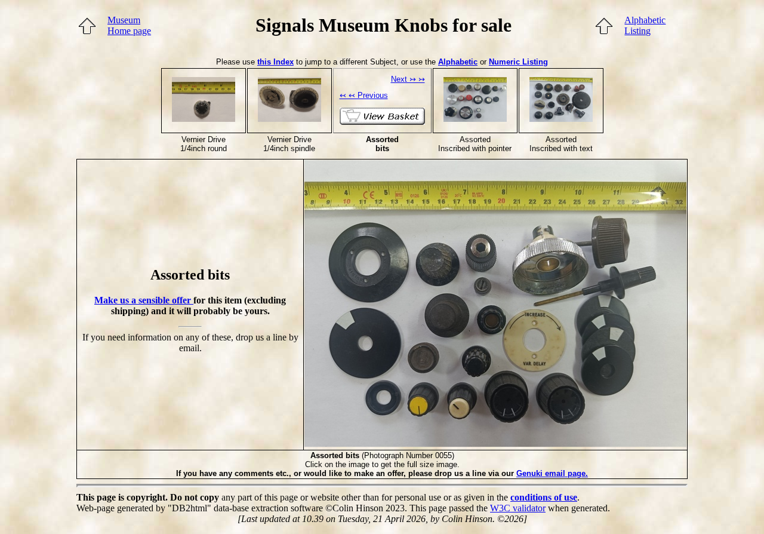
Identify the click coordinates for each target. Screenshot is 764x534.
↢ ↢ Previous (364, 95)
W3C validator (518, 508)
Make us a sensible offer (143, 300)
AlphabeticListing (645, 25)
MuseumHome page (129, 25)
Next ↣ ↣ (408, 79)
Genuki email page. (552, 473)
